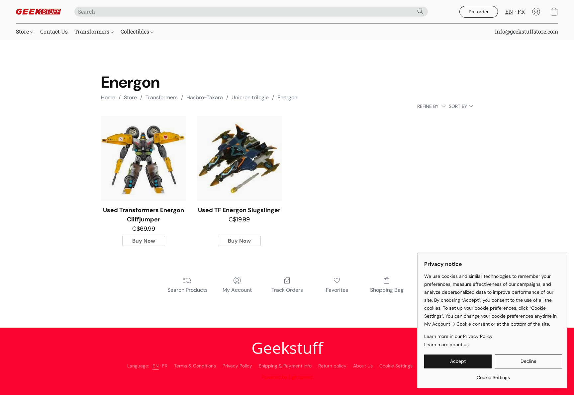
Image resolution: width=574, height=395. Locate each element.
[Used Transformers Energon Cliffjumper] (143, 158)
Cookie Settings (396, 366)
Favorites (337, 289)
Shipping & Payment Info (285, 366)
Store (23, 31)
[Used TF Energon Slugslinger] (239, 158)
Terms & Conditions (195, 366)
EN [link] (155, 366)
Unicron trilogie (250, 97)
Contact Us (54, 31)
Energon (287, 97)
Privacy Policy (237, 366)
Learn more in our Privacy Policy (458, 336)
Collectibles (135, 31)
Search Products (187, 289)
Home (108, 97)
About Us (363, 366)
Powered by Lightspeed (287, 377)
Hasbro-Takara (204, 97)
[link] (493, 374)
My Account (237, 289)
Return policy (332, 366)
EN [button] (509, 11)
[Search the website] (420, 11)
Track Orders (287, 289)
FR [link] (164, 366)
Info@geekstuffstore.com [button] (526, 31)
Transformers (92, 31)
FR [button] (521, 11)
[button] (38, 11)
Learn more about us (446, 345)
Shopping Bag (387, 289)
